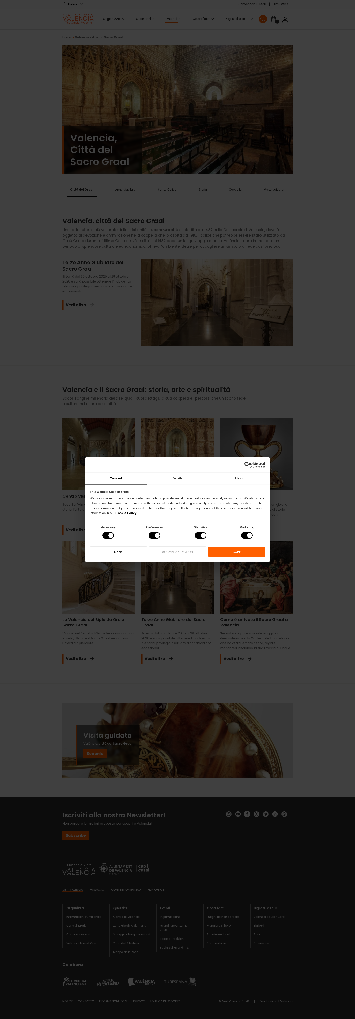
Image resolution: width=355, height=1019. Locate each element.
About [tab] (239, 478)
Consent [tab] (116, 478)
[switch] (154, 535)
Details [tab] (178, 478)
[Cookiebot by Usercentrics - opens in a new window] (247, 465)
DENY (118, 552)
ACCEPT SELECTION (177, 552)
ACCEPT (236, 552)
